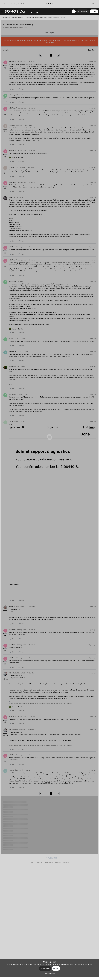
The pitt (11, 421)
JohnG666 (12, 125)
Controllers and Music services (34, 17)
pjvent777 (12, 167)
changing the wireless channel (41, 692)
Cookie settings (48, 862)
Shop (5, 4)
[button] (2, 12)
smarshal (11, 770)
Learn (10, 4)
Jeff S (10, 673)
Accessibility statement (62, 862)
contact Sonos (18, 377)
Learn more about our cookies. (83, 964)
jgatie (10, 197)
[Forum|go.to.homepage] (21, 11)
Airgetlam (12, 367)
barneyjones (12, 351)
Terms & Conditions (36, 862)
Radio (22, 4)
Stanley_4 (12, 606)
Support (16, 4)
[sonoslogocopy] (49, 4)
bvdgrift (11, 338)
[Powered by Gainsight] (49, 858)
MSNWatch (12, 61)
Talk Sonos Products (16, 17)
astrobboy (12, 95)
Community (5, 17)
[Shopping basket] (93, 4)
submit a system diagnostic (48, 375)
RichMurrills (12, 394)
